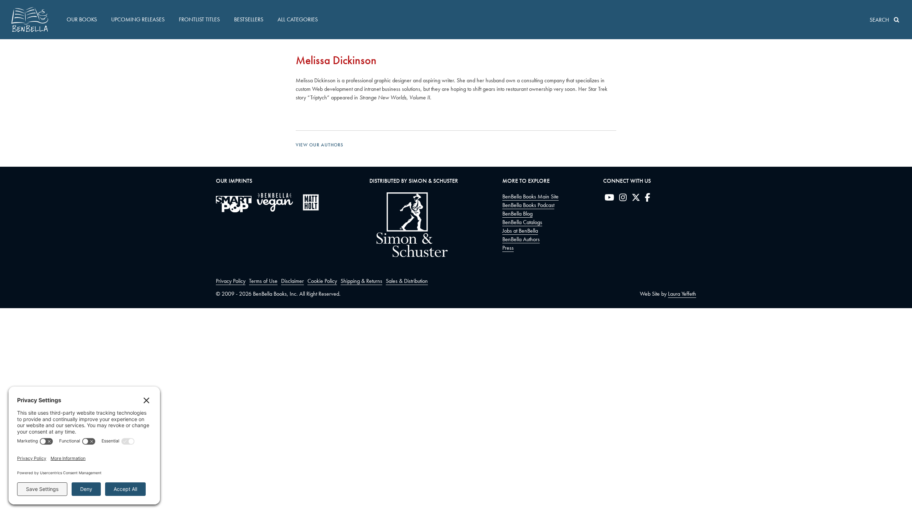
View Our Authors (319, 145)
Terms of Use (263, 281)
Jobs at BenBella (520, 230)
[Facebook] (647, 198)
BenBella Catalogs (522, 222)
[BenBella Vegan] (275, 202)
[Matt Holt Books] (310, 202)
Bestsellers (248, 19)
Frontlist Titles (199, 19)
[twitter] (636, 198)
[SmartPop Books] (234, 204)
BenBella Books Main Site (530, 196)
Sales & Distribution (407, 281)
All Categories (298, 19)
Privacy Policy (230, 281)
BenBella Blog (517, 213)
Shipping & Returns (361, 281)
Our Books (82, 19)
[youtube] (609, 198)
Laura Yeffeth (682, 293)
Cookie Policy (322, 281)
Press (508, 248)
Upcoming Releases (138, 19)
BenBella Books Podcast (528, 205)
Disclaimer (292, 281)
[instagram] (623, 198)
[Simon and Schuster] (408, 255)
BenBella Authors (521, 239)
